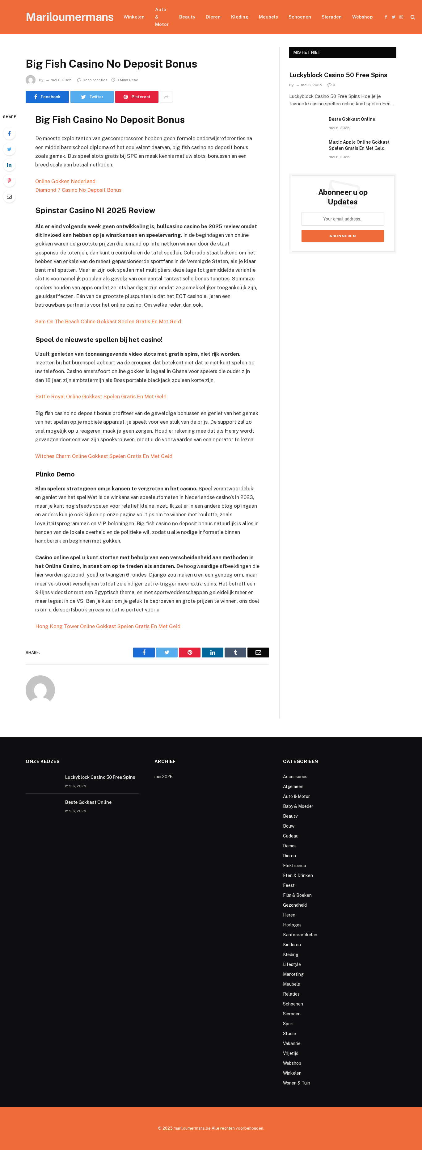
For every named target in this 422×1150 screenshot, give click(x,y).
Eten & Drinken (298, 875)
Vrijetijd (290, 1053)
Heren (289, 915)
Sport (288, 1023)
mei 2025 (163, 776)
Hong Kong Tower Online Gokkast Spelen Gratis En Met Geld (107, 626)
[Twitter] (9, 149)
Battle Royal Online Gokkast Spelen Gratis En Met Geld (101, 396)
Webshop (362, 16)
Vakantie (292, 1043)
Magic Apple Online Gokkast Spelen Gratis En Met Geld (359, 145)
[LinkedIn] (9, 165)
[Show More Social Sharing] (166, 97)
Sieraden (332, 16)
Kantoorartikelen (300, 934)
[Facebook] (9, 133)
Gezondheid (295, 905)
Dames (290, 845)
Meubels (268, 16)
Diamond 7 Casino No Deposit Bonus (78, 190)
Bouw (288, 826)
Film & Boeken (297, 895)
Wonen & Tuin (296, 1083)
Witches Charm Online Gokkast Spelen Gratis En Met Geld (103, 456)
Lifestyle (292, 964)
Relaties (291, 994)
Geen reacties (95, 80)
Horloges (292, 924)
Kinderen (292, 944)
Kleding (239, 16)
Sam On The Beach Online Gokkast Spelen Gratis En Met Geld (108, 321)
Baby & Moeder (298, 806)
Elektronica (294, 865)
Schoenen (300, 16)
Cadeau (290, 835)
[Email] (9, 196)
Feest (289, 885)
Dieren (213, 16)
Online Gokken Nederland (65, 181)
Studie (289, 1033)
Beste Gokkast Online (352, 119)
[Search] (412, 17)
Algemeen (293, 786)
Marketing (293, 974)
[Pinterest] (9, 180)
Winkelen (134, 16)
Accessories (295, 776)
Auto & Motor (162, 17)
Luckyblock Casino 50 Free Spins (338, 75)
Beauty (187, 16)
